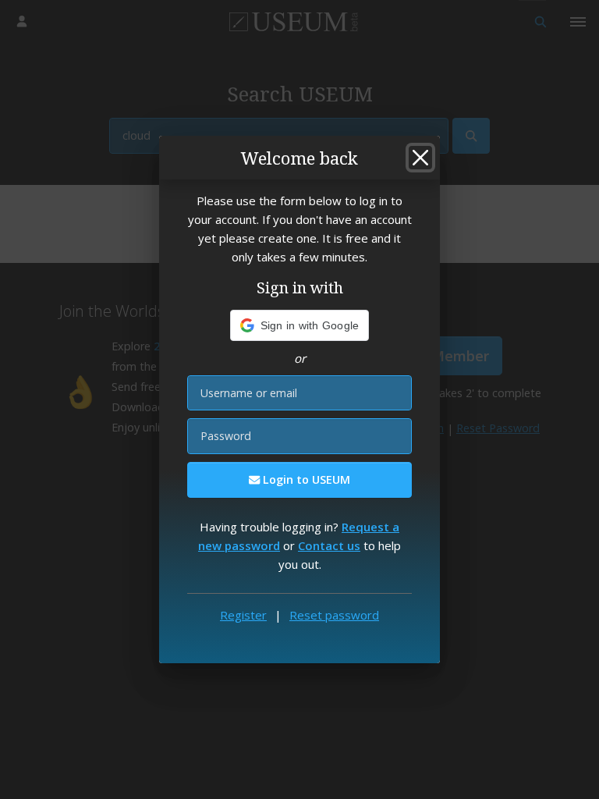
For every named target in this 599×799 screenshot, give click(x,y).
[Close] (420, 157)
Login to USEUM (305, 479)
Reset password (334, 615)
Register (243, 615)
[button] (300, 325)
